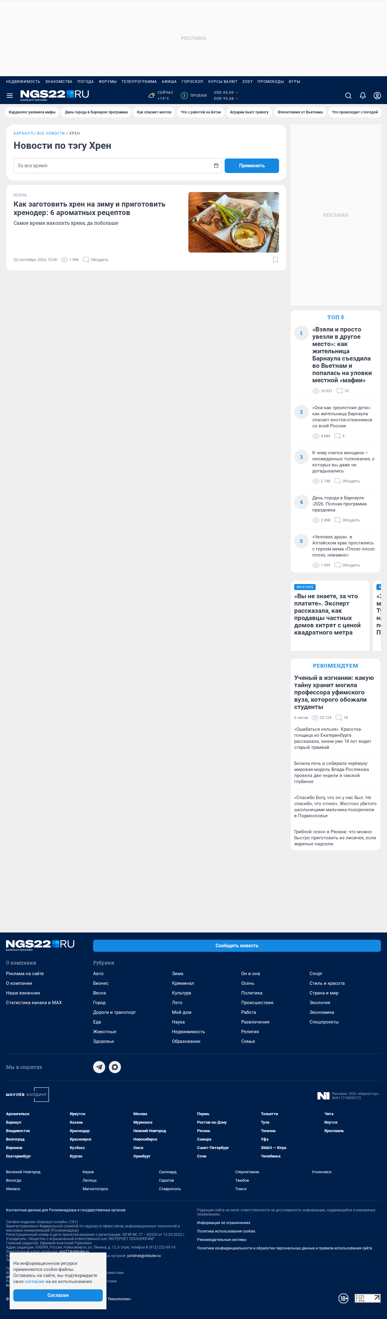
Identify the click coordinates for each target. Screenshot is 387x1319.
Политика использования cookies (226, 1231)
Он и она (250, 973)
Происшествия (257, 1002)
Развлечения (255, 1022)
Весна (99, 993)
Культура (181, 993)
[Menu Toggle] (9, 95)
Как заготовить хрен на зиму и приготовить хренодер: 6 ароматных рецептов (89, 208)
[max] (115, 1067)
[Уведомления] (363, 95)
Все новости (51, 133)
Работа (248, 1012)
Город (99, 1002)
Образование (186, 1041)
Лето (177, 1002)
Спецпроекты (324, 1022)
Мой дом (181, 1012)
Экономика (322, 1012)
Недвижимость (23, 82)
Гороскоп (192, 82)
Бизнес (101, 983)
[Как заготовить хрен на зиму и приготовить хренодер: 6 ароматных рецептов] (233, 222)
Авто (98, 973)
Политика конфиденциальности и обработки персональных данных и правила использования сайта (284, 1248)
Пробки (195, 95)
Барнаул (23, 133)
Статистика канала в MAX (34, 1002)
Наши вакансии (23, 993)
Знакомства (59, 82)
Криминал (183, 983)
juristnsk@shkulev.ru (144, 1256)
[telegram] (99, 1067)
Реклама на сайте (25, 973)
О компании (19, 983)
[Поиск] (348, 95)
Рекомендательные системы (221, 1240)
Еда (97, 1022)
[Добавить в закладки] (275, 259)
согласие (34, 1281)
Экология (320, 1002)
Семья (248, 1041)
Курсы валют (223, 82)
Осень (247, 983)
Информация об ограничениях (223, 1223)
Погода (85, 82)
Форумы (108, 82)
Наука (178, 1022)
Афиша (169, 82)
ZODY (247, 82)
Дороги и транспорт (114, 1012)
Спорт (316, 973)
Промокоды (271, 82)
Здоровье (103, 1041)
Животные (104, 1031)
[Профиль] (377, 95)
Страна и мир (324, 993)
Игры (294, 82)
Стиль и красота (327, 983)
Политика (251, 993)
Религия (250, 1031)
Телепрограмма (139, 82)
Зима (177, 973)
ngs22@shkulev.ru (74, 1251)
